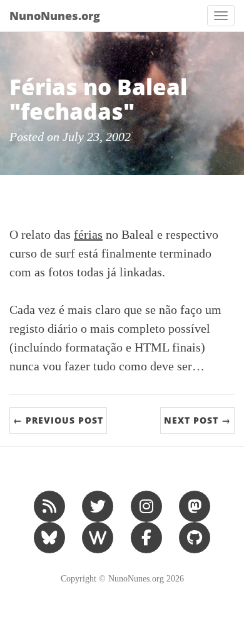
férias (88, 234)
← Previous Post (58, 420)
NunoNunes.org (54, 15)
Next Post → (197, 420)
